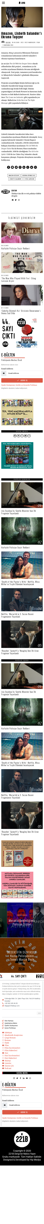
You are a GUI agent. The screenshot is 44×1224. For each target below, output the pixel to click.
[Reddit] (31, 167)
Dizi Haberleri (30, 42)
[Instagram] (19, 200)
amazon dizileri (14, 175)
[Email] (35, 167)
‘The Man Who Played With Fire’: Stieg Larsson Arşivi (18, 279)
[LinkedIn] (23, 1078)
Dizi (22, 42)
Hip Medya (35, 1159)
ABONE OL (24, 380)
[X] (17, 1078)
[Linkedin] (23, 167)
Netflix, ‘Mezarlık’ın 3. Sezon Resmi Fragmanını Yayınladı (17, 615)
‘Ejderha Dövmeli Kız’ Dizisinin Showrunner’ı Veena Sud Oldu (21, 312)
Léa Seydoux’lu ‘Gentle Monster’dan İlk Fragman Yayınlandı (18, 512)
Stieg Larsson (29, 179)
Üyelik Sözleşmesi (8, 385)
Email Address (7, 369)
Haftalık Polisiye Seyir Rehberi (15, 248)
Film (38, 42)
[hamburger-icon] (39, 1013)
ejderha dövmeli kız (28, 175)
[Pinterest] (20, 167)
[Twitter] (16, 167)
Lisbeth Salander (15, 179)
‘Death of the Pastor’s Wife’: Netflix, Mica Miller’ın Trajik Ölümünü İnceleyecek (20, 583)
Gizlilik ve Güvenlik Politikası (26, 385)
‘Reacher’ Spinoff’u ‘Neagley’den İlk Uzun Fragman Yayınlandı (20, 652)
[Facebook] (8, 167)
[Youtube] (26, 1078)
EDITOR (14, 190)
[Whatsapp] (27, 167)
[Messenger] (12, 167)
